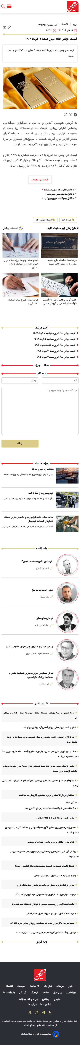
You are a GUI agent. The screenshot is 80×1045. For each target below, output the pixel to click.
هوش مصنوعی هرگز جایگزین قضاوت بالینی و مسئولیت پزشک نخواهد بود (31, 675)
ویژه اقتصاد (41, 463)
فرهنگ (35, 993)
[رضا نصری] (67, 593)
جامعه (45, 993)
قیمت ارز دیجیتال (40, 180)
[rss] (50, 1013)
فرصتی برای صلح (44, 618)
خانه (75, 25)
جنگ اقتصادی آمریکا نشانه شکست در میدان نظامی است (50, 808)
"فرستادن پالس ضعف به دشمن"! (37, 561)
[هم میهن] (73, 6)
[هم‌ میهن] (40, 975)
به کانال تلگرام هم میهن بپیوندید (59, 190)
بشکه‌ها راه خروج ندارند (43, 469)
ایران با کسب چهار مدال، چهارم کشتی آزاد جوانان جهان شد (49, 727)
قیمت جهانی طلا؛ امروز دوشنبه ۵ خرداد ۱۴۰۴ (55, 345)
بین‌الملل (58, 993)
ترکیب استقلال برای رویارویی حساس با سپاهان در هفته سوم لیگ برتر (43, 904)
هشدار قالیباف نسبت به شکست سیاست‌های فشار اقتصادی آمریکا (44, 866)
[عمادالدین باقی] (67, 622)
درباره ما (32, 1004)
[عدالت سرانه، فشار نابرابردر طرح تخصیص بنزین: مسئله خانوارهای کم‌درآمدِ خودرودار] (67, 523)
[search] (3, 6)
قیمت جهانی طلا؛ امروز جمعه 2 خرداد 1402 (56, 357)
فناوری (57, 999)
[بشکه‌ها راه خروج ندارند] (67, 475)
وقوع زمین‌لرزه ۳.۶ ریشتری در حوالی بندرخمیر (55, 875)
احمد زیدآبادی (42, 568)
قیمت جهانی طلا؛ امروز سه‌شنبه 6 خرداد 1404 (54, 339)
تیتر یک (48, 986)
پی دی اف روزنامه (28, 999)
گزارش (23, 993)
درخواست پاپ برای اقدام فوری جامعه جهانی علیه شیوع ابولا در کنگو (45, 895)
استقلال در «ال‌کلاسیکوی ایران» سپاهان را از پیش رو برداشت (46, 795)
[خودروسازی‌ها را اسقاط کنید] (67, 499)
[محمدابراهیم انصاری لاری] (67, 650)
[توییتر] (30, 1013)
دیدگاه (20, 444)
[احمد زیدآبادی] (67, 565)
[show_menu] (9, 6)
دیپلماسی (71, 993)
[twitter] (70, 115)
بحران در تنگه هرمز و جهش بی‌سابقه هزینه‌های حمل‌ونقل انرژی (45, 885)
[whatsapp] (65, 115)
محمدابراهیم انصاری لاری (37, 654)
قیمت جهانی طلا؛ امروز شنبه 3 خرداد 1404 (56, 351)
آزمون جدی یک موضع (42, 590)
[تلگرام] (43, 1013)
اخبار (71, 986)
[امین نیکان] (67, 678)
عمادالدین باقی (42, 625)
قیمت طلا (66, 220)
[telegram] (75, 115)
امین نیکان (44, 684)
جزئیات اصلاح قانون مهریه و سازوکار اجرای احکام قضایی (51, 914)
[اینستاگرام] (37, 1013)
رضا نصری (44, 597)
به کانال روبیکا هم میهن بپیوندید (59, 199)
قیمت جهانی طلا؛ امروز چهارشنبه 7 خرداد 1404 (54, 333)
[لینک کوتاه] (9, 27)
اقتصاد (64, 24)
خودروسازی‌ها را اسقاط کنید (41, 493)
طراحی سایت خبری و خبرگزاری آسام (36, 1034)
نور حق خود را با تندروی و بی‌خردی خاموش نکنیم (29, 647)
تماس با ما (46, 1004)
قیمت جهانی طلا (44, 220)
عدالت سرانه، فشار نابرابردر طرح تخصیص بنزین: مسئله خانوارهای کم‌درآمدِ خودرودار (29, 519)
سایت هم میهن (25, 1021)
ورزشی (46, 999)
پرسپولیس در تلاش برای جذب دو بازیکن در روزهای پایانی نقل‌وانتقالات (42, 923)
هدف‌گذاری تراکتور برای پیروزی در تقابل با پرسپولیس (50, 842)
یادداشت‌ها (9, 993)
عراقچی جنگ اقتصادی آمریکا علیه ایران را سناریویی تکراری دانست (46, 933)
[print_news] (4, 27)
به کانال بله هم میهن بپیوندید (60, 194)
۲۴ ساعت (35, 986)
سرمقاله (60, 986)
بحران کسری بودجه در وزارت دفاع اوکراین (55, 818)
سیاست (21, 986)
